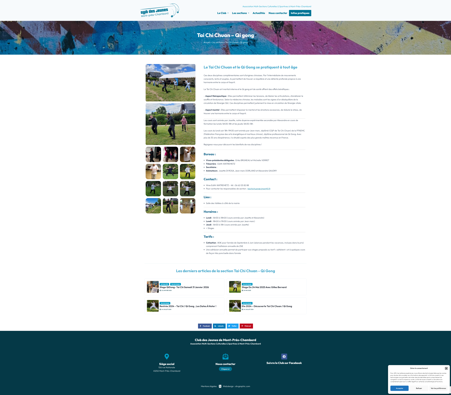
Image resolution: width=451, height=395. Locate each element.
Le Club (221, 13)
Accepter (399, 388)
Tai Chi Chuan (175, 284)
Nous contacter (278, 13)
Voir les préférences (438, 388)
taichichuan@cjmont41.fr (259, 188)
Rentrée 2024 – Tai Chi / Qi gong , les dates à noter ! (188, 306)
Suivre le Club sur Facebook (284, 363)
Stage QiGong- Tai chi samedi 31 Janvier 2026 (184, 287)
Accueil (207, 42)
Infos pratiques (300, 13)
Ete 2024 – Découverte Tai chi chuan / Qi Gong (267, 306)
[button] (446, 368)
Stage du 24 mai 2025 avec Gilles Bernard (264, 287)
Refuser (419, 388)
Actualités (259, 13)
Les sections (239, 13)
